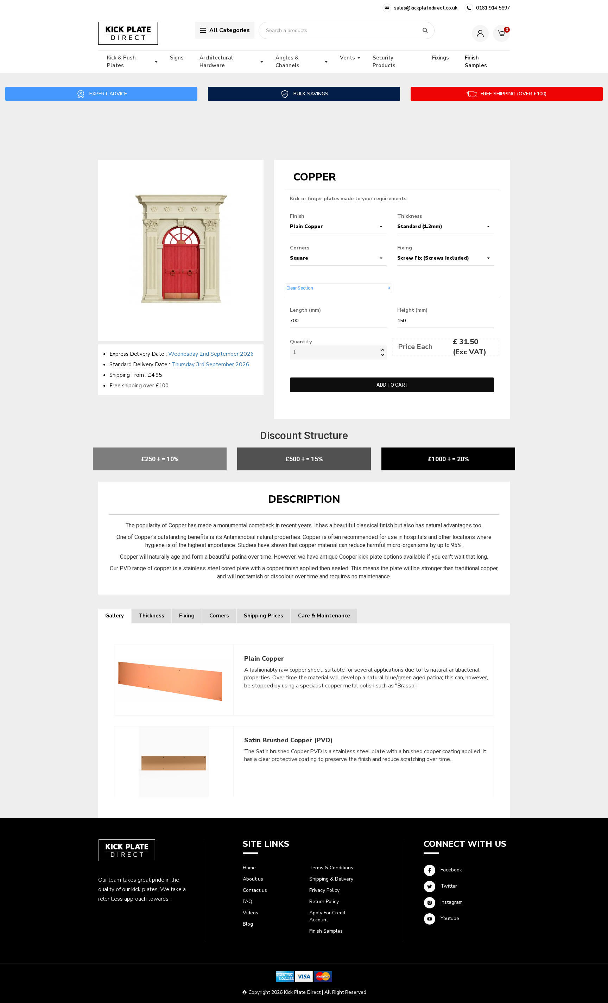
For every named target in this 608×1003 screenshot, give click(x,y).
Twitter (448, 886)
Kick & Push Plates (121, 61)
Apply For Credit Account (327, 916)
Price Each (415, 346)
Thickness (409, 216)
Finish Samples (476, 61)
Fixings (440, 57)
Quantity (301, 341)
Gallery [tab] (114, 615)
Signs (177, 57)
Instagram (451, 902)
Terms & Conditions (331, 867)
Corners (299, 248)
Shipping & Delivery (331, 879)
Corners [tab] (219, 615)
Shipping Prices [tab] (263, 615)
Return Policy (324, 901)
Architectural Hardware (216, 61)
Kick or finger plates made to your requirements (348, 198)
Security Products (384, 61)
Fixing (404, 248)
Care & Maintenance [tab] (324, 615)
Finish (297, 216)
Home (249, 867)
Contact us (255, 890)
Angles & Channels (287, 61)
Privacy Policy (324, 890)
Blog (248, 924)
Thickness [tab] (151, 615)
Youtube (449, 918)
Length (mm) (305, 310)
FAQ (247, 901)
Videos (250, 912)
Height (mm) (412, 310)
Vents (347, 57)
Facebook (450, 870)
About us (253, 879)
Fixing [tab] (187, 615)
